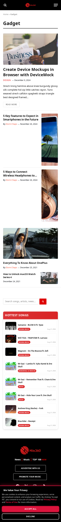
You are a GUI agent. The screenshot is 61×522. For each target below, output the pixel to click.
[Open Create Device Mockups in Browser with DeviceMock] (30, 49)
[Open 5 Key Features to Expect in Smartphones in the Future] (49, 140)
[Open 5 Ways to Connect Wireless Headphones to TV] (49, 195)
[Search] (5, 5)
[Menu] (56, 5)
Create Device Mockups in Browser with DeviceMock (28, 72)
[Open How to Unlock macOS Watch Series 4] (49, 278)
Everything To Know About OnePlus (25, 263)
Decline (30, 516)
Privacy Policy (50, 499)
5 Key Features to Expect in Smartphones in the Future (20, 117)
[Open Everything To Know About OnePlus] (30, 243)
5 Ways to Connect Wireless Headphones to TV (19, 175)
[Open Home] (30, 5)
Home (5, 14)
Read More (13, 104)
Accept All (31, 509)
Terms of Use (12, 502)
